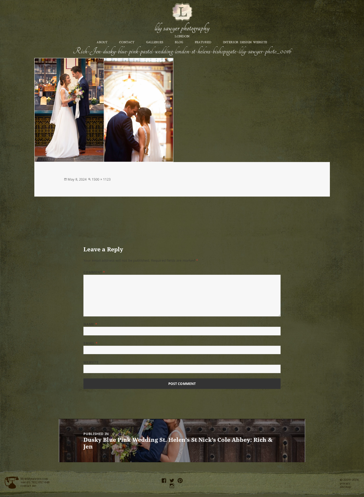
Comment (94, 272)
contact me (28, 486)
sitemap (345, 487)
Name (90, 324)
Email (90, 343)
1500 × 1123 (101, 179)
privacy (345, 483)
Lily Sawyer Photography (182, 28)
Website (91, 362)
